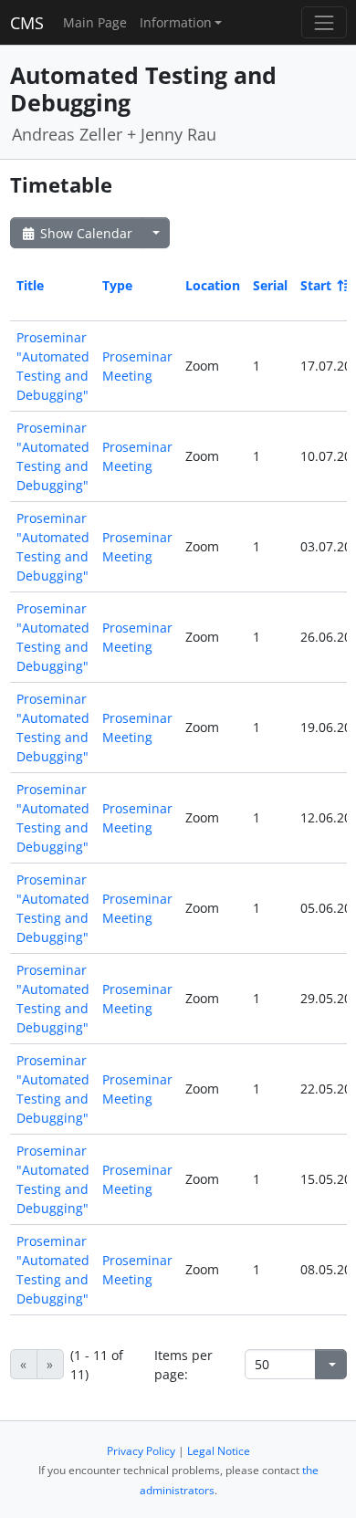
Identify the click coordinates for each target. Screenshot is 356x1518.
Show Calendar (84, 233)
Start (315, 285)
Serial (270, 285)
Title (30, 285)
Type (117, 285)
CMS (27, 23)
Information (176, 22)
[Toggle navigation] (323, 22)
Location (212, 285)
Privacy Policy (141, 1451)
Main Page (95, 22)
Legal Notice (218, 1451)
